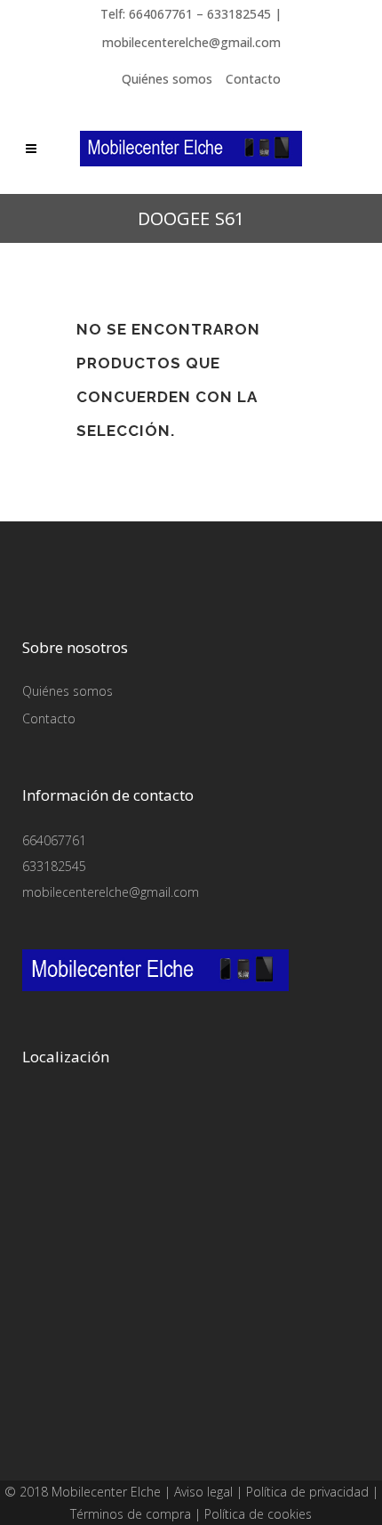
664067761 (54, 840)
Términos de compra (130, 1513)
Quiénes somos (167, 78)
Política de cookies (258, 1513)
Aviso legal (203, 1491)
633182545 (54, 866)
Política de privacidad (307, 1491)
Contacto (253, 78)
